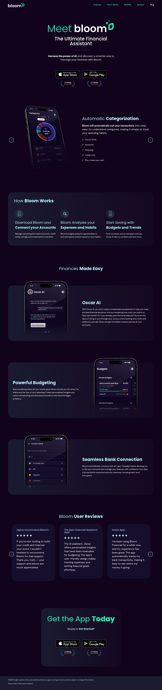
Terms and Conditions (25, 684)
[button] (11, 140)
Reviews (140, 4)
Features (97, 4)
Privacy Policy (12, 684)
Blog (152, 4)
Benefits (127, 4)
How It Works (112, 4)
